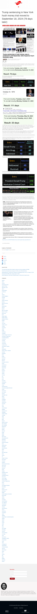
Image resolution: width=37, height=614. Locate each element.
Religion (3, 492)
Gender (3, 389)
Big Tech (3, 307)
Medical (3, 429)
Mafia (3, 419)
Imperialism (4, 400)
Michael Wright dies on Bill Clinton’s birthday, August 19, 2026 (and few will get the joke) (15, 275)
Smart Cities (4, 511)
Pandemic (3, 462)
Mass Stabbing (4, 425)
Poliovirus (3, 468)
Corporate (3, 340)
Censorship (4, 327)
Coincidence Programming (6, 336)
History (3, 396)
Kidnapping (3, 412)
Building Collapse (4, 317)
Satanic (3, 496)
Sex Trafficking (4, 502)
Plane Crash (4, 465)
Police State (4, 466)
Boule (3, 314)
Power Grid (3, 476)
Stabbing (3, 515)
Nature (3, 449)
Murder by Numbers (5, 442)
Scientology (4, 499)
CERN (3, 329)
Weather (3, 558)
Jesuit (3, 406)
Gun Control (4, 392)
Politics (3, 469)
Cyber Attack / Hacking (5, 346)
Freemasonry (4, 382)
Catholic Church (4, 324)
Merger (3, 432)
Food (3, 379)
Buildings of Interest (5, 319)
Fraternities (3, 380)
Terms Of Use (21, 607)
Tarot (2, 525)
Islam (3, 405)
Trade (3, 535)
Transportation (4, 539)
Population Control (5, 472)
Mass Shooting (4, 423)
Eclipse (3, 356)
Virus (3, 552)
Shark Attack (4, 505)
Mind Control (4, 436)
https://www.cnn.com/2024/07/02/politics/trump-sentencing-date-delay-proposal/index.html (16, 239)
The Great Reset (4, 532)
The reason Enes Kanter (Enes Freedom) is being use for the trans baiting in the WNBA (15, 269)
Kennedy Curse (4, 410)
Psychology (4, 486)
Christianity (3, 333)
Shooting (3, 506)
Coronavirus (4, 339)
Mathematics (4, 426)
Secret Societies (22, 25)
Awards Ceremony (5, 300)
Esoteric (3, 369)
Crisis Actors (4, 343)
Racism (3, 488)
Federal (7, 25)
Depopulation (4, 349)
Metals (3, 433)
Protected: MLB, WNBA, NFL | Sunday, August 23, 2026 (10, 273)
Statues (3, 519)
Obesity (3, 455)
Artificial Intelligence (5, 296)
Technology (3, 529)
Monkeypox (4, 439)
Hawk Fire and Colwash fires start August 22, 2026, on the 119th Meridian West (14, 270)
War (2, 555)
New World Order (4, 452)
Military (3, 435)
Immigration (4, 399)
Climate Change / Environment (7, 334)
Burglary (3, 320)
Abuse (3, 281)
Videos (3, 551)
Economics (3, 357)
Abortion (3, 280)
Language (3, 415)
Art (2, 293)
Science (3, 498)
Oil (2, 456)
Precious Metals (4, 479)
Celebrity (3, 326)
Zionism (3, 561)
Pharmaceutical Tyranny (6, 463)
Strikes (3, 521)
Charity (3, 330)
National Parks (4, 445)
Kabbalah (3, 409)
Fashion (3, 372)
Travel (3, 541)
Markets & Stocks (5, 422)
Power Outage (4, 478)
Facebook (5, 260)
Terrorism (3, 531)
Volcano (3, 554)
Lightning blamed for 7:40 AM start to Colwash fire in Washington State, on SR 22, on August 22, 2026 (18, 272)
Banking (3, 301)
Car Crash (3, 323)
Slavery (3, 509)
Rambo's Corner (4, 489)
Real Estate (4, 491)
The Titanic (3, 534)
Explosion (3, 370)
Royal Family (4, 495)
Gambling (3, 383)
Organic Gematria (5, 458)
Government (12, 25)
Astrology (3, 297)
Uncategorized (4, 544)
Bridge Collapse (4, 316)
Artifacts (3, 294)
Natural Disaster (4, 448)
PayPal (4, 263)
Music (3, 443)
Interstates (3, 403)
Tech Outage (4, 528)
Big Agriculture (4, 306)
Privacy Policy (16, 607)
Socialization (4, 512)
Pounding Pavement (5, 475)
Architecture (4, 291)
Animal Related (4, 290)
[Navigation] (18, 6)
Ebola (3, 354)
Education (3, 359)
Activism (3, 283)
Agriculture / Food (4, 287)
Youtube (4, 258)
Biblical (3, 304)
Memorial (3, 430)
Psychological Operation (6, 485)
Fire (2, 376)
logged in (7, 249)
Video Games (4, 549)
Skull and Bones (4, 508)
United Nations (4, 545)
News (18, 25)
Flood (3, 377)
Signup (12, 578)
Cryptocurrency (4, 344)
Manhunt (3, 420)
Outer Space (4, 459)
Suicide (3, 522)
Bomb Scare (4, 313)
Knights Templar (4, 413)
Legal (15, 25)
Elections (4, 25)
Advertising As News (5, 284)
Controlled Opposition (5, 337)
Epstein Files (4, 367)
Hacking (3, 393)
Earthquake (4, 353)
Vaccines (3, 548)
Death (3, 347)
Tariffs (3, 524)
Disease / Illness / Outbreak (6, 350)
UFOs (3, 542)
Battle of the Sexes (5, 303)
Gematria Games (4, 386)
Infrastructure (4, 402)
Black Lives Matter (5, 310)
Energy (3, 363)
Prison (3, 482)
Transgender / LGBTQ (5, 538)
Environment (4, 366)
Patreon (4, 256)
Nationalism (4, 446)
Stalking (3, 518)
